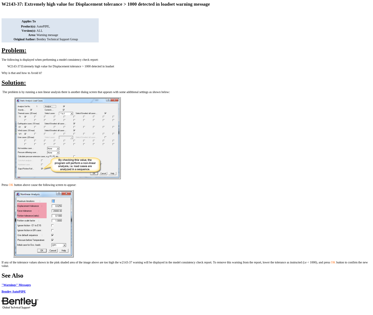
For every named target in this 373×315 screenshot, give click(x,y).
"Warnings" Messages (16, 285)
